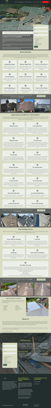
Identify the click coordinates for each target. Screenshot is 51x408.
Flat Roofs (5, 359)
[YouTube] (27, 405)
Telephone (36, 33)
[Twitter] (25, 405)
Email (35, 29)
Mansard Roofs (45, 354)
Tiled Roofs (20, 353)
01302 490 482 (21, 96)
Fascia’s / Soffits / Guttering (31, 355)
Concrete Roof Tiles (33, 353)
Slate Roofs (24, 353)
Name (4, 344)
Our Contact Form (36, 383)
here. (14, 331)
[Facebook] (24, 405)
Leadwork (36, 42)
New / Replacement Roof (22, 355)
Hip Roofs (38, 353)
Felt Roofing (29, 354)
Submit (36, 46)
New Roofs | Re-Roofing (38, 38)
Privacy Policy (36, 406)
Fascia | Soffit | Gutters (38, 43)
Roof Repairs (37, 39)
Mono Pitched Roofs (35, 354)
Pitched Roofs (42, 353)
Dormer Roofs (40, 354)
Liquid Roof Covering (24, 354)
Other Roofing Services (38, 44)
